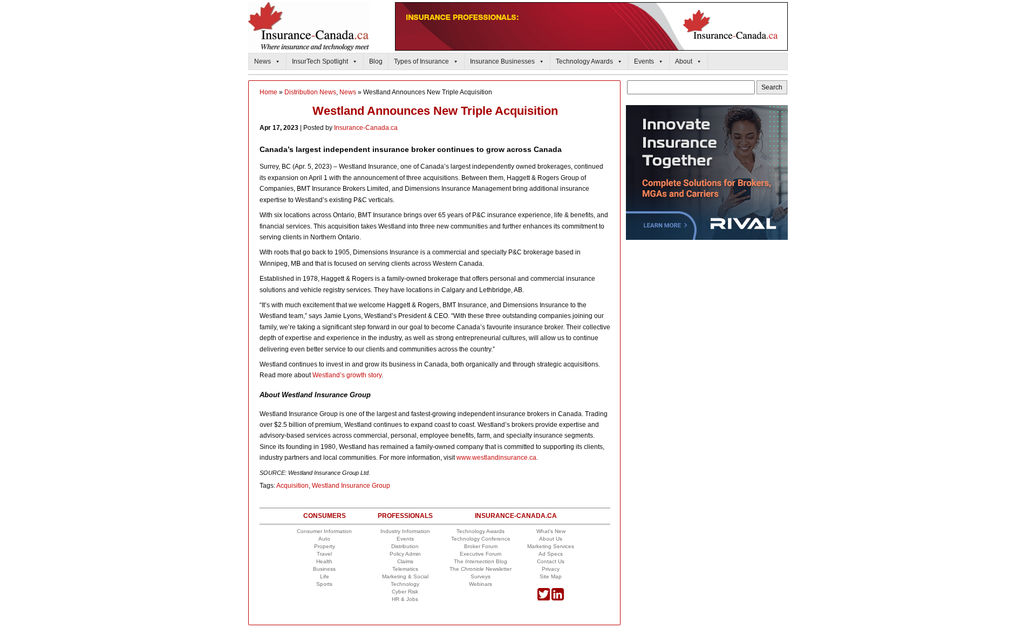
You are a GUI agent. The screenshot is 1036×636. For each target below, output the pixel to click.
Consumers (324, 516)
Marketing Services (550, 546)
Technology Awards (584, 61)
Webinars (480, 584)
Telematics (405, 569)
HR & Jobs (405, 599)
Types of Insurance (421, 61)
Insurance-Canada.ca (366, 128)
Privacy (551, 569)
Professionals (405, 516)
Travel (324, 554)
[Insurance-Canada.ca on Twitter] (543, 599)
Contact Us (550, 561)
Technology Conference (480, 539)
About (683, 61)
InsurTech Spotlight (320, 61)
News (262, 61)
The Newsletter (480, 569)
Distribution (405, 546)
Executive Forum (480, 554)
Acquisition (292, 485)
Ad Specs (551, 554)
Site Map (551, 576)
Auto (324, 539)
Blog (376, 61)
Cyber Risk (405, 591)
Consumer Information (324, 531)
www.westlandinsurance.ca (496, 457)
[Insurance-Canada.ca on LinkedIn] (557, 599)
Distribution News (310, 92)
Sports (324, 584)
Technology (405, 584)
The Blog (480, 561)
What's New (550, 531)
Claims (405, 561)
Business (324, 569)
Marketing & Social (405, 576)
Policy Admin (405, 554)
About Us (550, 539)
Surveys (480, 576)
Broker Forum (480, 546)
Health (324, 561)
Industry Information (405, 531)
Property (324, 546)
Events (644, 61)
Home (268, 92)
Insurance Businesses (502, 61)
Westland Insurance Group (351, 485)
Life (324, 576)
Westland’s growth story (346, 375)
